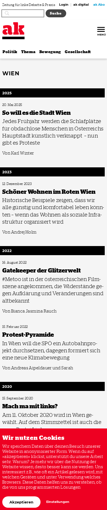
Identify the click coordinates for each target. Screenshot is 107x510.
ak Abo (99, 5)
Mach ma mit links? (14, 398)
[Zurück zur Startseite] (13, 28)
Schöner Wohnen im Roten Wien (23, 184)
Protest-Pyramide (13, 327)
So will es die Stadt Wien (17, 105)
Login (63, 5)
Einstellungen (57, 502)
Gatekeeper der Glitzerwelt (19, 263)
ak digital (81, 5)
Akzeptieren (21, 502)
